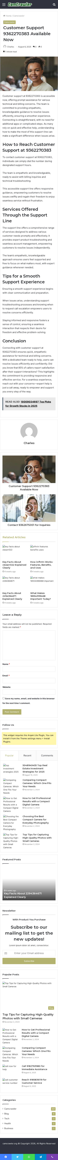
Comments (47, 755)
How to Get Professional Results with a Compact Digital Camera (37, 801)
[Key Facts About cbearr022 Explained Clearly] (15, 552)
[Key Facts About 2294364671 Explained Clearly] (15, 583)
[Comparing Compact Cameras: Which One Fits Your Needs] (11, 786)
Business (8, 1128)
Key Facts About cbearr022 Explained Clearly (14, 565)
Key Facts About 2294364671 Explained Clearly (12, 596)
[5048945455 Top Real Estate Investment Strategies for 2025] (11, 769)
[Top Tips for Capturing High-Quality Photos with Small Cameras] (11, 841)
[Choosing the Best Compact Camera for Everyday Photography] (11, 823)
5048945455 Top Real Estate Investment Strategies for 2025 (35, 768)
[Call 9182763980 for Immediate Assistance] (10, 1070)
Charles (10, 47)
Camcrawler (18, 16)
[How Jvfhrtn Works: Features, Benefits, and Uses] (43, 552)
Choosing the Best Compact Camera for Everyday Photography (36, 819)
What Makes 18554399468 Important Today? (40, 596)
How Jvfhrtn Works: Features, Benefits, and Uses (41, 565)
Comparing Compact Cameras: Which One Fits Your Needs (37, 783)
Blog (6, 1113)
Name (6, 664)
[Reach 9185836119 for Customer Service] (10, 1084)
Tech (6, 1118)
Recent (27, 755)
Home (8, 16)
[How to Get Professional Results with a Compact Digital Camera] (11, 805)
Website (6, 687)
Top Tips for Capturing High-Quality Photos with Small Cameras (37, 837)
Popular (9, 755)
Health (7, 1123)
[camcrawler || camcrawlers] (20, 4)
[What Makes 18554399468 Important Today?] (43, 583)
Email (6, 675)
